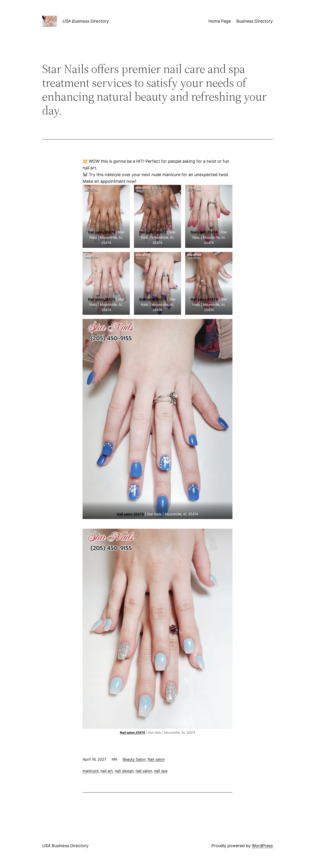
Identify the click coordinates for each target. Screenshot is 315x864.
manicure (90, 770)
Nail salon (156, 759)
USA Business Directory (85, 21)
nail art (107, 770)
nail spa (160, 770)
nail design (124, 770)
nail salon (144, 770)
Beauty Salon (134, 759)
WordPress (262, 845)
